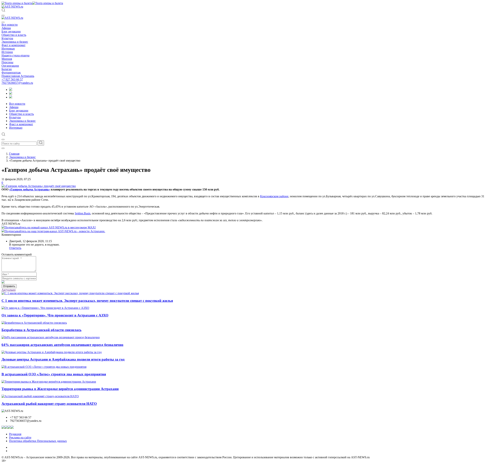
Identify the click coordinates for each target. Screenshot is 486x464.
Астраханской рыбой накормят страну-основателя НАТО (49, 404)
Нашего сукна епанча (15, 55)
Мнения (7, 58)
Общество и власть (14, 34)
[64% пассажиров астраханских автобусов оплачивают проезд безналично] (51, 337)
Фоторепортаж (11, 72)
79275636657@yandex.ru (17, 82)
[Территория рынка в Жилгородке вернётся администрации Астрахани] (49, 381)
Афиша (6, 28)
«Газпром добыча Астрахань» (29, 189)
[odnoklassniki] (10, 93)
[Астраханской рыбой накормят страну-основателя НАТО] (40, 396)
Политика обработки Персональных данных (38, 441)
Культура (7, 38)
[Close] (3, 22)
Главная (14, 153)
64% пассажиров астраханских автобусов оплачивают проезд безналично (62, 345)
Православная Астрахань (18, 76)
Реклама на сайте (20, 437)
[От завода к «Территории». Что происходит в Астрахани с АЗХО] (45, 307)
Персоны (7, 62)
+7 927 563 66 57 (12, 79)
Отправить (9, 286)
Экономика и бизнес (15, 41)
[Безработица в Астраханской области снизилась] (34, 322)
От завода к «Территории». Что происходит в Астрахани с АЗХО (55, 315)
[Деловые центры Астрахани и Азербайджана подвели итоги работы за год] (52, 352)
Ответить (15, 248)
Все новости (10, 24)
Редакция (15, 434)
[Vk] (10, 97)
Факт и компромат (13, 45)
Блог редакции (11, 31)
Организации (10, 65)
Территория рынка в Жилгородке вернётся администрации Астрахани (60, 389)
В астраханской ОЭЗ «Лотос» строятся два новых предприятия (54, 374)
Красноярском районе (274, 196)
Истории (7, 52)
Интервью (8, 48)
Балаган (7, 69)
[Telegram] (10, 89)
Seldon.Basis (82, 213)
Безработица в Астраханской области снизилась (41, 330)
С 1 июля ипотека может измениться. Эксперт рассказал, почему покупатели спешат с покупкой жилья (87, 301)
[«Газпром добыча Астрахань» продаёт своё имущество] (39, 186)
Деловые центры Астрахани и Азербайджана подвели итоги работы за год (63, 359)
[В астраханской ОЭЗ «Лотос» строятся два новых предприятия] (44, 366)
